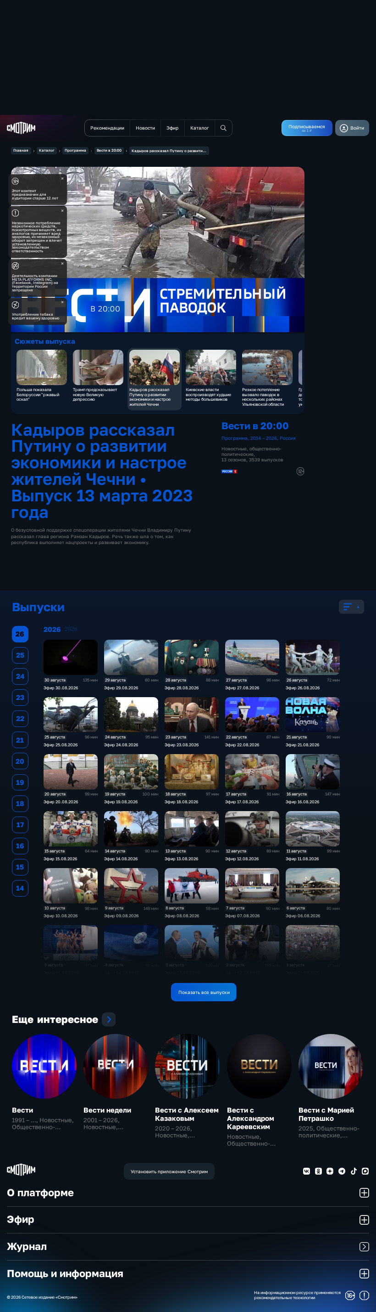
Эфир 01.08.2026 (303, 972)
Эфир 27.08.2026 (242, 687)
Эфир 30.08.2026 (61, 687)
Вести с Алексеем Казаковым (187, 1114)
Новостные (234, 448)
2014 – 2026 (263, 438)
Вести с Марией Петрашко (326, 1114)
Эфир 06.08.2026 (303, 915)
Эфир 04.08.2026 (121, 972)
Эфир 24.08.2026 (121, 744)
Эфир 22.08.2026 (242, 744)
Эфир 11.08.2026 (302, 858)
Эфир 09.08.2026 (121, 915)
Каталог (47, 150)
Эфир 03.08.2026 (182, 972)
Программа (75, 150)
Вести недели (107, 1110)
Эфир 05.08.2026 (61, 972)
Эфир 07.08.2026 (242, 915)
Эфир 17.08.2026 (242, 801)
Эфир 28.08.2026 (182, 687)
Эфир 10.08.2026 (60, 915)
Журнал (27, 1246)
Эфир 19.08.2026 (121, 801)
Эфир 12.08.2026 (242, 858)
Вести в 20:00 (109, 150)
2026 (71, 629)
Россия (288, 438)
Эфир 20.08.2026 (61, 801)
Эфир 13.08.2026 (181, 858)
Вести (22, 1110)
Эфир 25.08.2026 (60, 744)
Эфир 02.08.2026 (242, 972)
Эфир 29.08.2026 (121, 687)
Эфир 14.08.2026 (121, 858)
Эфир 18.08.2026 (181, 801)
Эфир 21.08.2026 (302, 744)
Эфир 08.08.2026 (182, 915)
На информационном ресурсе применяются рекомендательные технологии (297, 1295)
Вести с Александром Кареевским (250, 1118)
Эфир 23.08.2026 (182, 744)
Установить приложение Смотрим (169, 1171)
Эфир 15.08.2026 (60, 858)
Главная (20, 150)
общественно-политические (251, 451)
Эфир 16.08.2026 (302, 801)
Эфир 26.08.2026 (303, 687)
